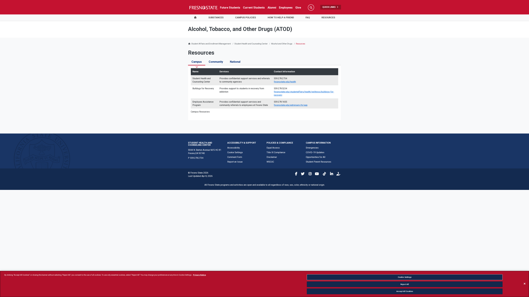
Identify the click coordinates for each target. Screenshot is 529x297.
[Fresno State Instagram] (309, 174)
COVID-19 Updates (315, 152)
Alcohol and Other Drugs (281, 44)
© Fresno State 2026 (198, 172)
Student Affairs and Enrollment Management (211, 44)
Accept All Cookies (404, 291)
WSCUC (270, 161)
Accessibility (233, 147)
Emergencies (312, 147)
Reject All (404, 284)
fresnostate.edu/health (285, 81)
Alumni (272, 7)
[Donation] (337, 174)
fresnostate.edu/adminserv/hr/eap (290, 105)
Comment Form (234, 157)
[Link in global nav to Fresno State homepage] (203, 7)
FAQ (308, 17)
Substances (216, 17)
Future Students (230, 7)
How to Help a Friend (281, 17)
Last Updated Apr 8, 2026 (200, 176)
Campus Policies (245, 17)
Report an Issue (235, 161)
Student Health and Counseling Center (251, 44)
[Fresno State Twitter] (301, 174)
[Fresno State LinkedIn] (330, 174)
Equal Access (273, 147)
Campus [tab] (196, 61)
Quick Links (329, 7)
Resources (328, 17)
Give (298, 7)
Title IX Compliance (276, 152)
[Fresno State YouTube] (316, 174)
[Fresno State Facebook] (294, 174)
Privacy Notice (199, 275)
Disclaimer (272, 157)
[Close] (525, 284)
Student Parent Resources (318, 161)
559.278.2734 (196, 158)
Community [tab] (216, 61)
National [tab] (235, 61)
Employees (286, 7)
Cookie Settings (235, 152)
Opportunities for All (315, 157)
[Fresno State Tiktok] (323, 174)
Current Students (254, 7)
